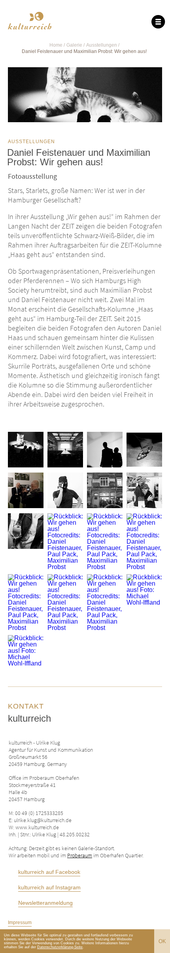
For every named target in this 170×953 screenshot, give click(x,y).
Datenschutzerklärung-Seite (60, 947)
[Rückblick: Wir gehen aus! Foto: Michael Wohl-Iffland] (25, 491)
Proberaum (79, 855)
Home (55, 45)
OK (162, 941)
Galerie (74, 45)
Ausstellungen (101, 45)
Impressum (20, 922)
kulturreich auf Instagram (49, 888)
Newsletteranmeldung (45, 903)
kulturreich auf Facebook (49, 872)
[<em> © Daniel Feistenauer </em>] (144, 450)
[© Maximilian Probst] (25, 450)
